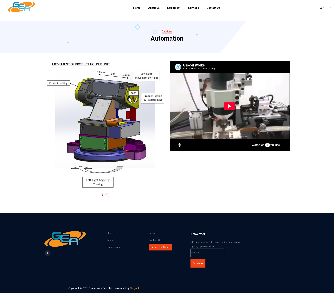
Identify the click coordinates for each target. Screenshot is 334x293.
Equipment (173, 7)
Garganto (135, 288)
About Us (154, 7)
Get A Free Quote (160, 247)
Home (137, 7)
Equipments (113, 247)
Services (193, 7)
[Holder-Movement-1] (104, 125)
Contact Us (213, 7)
